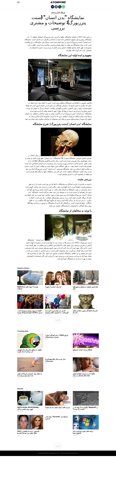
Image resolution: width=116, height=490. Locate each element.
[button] (18, 2)
